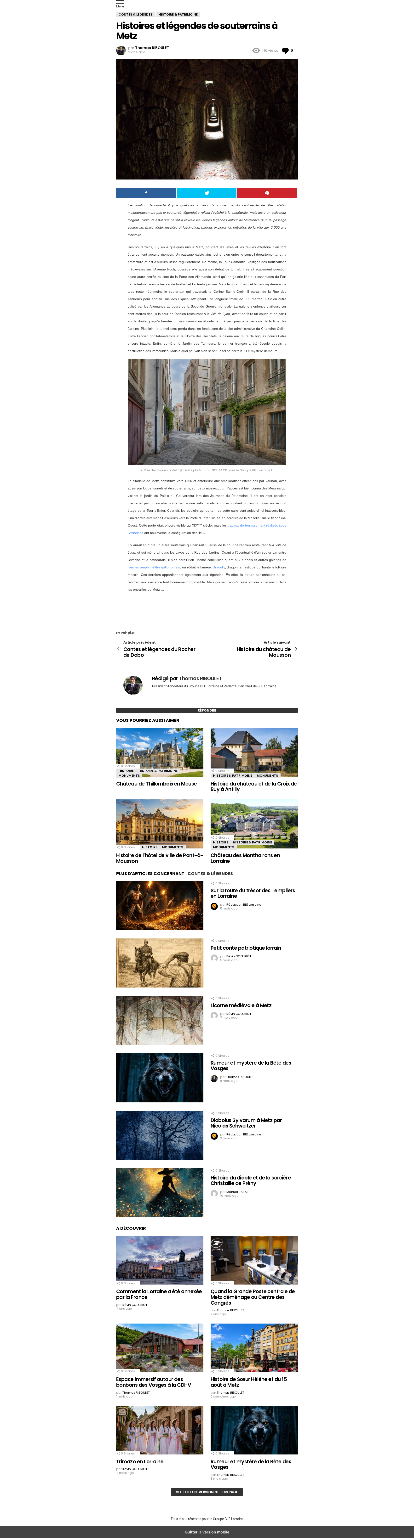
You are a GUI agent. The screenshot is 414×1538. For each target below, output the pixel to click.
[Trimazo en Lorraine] (159, 1431)
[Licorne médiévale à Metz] (159, 1021)
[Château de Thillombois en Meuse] (159, 753)
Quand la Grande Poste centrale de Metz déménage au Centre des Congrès (253, 1297)
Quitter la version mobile (207, 1532)
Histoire (126, 771)
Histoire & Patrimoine (158, 771)
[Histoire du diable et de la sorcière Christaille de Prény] (159, 1193)
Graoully (219, 567)
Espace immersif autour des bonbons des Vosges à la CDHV (153, 1382)
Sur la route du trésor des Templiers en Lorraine (253, 893)
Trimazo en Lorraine (139, 1461)
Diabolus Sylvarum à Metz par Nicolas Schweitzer (246, 1123)
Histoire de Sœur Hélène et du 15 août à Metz (249, 1382)
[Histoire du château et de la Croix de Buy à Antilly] (254, 753)
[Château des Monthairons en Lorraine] (254, 824)
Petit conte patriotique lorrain (246, 947)
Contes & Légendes (210, 873)
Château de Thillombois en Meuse (156, 783)
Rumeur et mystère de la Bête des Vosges (251, 1065)
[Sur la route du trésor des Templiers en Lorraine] (159, 906)
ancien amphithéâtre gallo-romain (154, 567)
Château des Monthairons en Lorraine (245, 858)
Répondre (207, 710)
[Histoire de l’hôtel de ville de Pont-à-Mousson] (159, 824)
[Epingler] (267, 193)
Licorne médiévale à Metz (241, 1005)
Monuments (129, 775)
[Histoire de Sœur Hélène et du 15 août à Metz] (254, 1348)
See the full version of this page (207, 1492)
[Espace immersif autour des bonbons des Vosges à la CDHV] (159, 1348)
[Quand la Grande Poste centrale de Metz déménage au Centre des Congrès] (254, 1260)
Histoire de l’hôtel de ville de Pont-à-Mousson (159, 858)
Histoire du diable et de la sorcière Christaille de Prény (251, 1180)
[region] (207, 610)
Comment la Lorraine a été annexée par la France (159, 1294)
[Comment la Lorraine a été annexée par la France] (159, 1260)
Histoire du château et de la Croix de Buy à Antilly (254, 786)
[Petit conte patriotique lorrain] (159, 963)
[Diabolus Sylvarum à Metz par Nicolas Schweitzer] (159, 1136)
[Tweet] (207, 193)
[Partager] (146, 193)
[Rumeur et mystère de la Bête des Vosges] (159, 1078)
